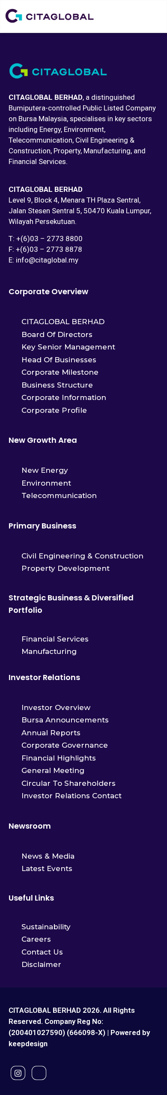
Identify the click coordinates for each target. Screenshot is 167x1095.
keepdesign (28, 1043)
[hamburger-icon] (152, 16)
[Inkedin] (39, 1073)
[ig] (18, 1073)
